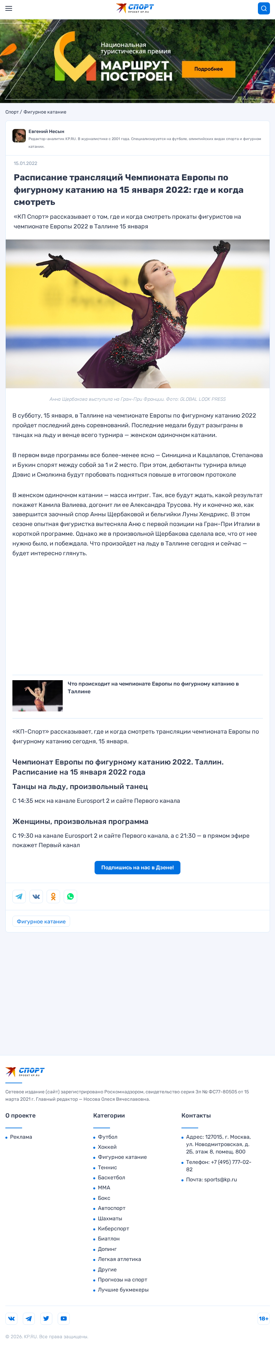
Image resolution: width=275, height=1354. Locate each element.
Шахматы (110, 1218)
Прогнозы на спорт (122, 1279)
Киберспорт (113, 1228)
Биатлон (109, 1238)
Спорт (12, 112)
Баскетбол (111, 1177)
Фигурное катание (44, 112)
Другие (107, 1269)
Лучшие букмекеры (123, 1289)
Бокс (104, 1198)
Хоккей (107, 1147)
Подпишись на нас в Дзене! (137, 867)
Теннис (107, 1167)
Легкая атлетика (119, 1259)
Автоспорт (111, 1208)
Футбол (107, 1137)
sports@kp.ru (220, 1179)
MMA (104, 1187)
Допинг (107, 1249)
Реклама (21, 1137)
